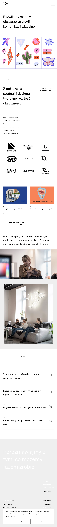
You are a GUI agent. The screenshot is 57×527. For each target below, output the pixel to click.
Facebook (47, 500)
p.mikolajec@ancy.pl (48, 487)
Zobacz (16, 521)
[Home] (5, 3)
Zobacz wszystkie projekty (16, 223)
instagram (46, 508)
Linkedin (47, 504)
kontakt (22, 356)
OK (42, 521)
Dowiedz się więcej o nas (45, 89)
